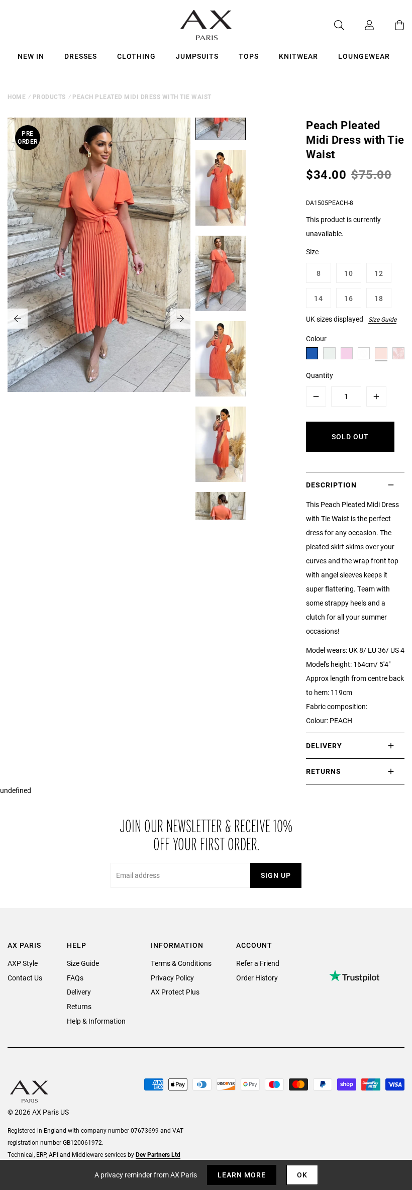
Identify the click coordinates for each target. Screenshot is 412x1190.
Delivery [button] (324, 745)
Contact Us (25, 977)
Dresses (80, 56)
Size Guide (382, 319)
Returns (79, 1006)
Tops (249, 56)
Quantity (319, 375)
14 (318, 298)
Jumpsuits (197, 56)
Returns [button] (323, 771)
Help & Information (96, 1021)
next (180, 319)
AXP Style (23, 963)
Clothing (136, 56)
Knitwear (298, 56)
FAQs (75, 977)
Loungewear (364, 56)
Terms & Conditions (181, 963)
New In (31, 56)
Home (17, 96)
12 (378, 273)
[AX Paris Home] (206, 25)
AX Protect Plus (175, 992)
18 (378, 298)
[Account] (359, 25)
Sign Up (276, 875)
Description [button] (331, 484)
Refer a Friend (257, 963)
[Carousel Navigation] (99, 319)
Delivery (79, 992)
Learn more (242, 1174)
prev (18, 319)
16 (348, 298)
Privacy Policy (172, 977)
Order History (257, 977)
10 (348, 273)
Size (312, 251)
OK (302, 1174)
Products (49, 96)
